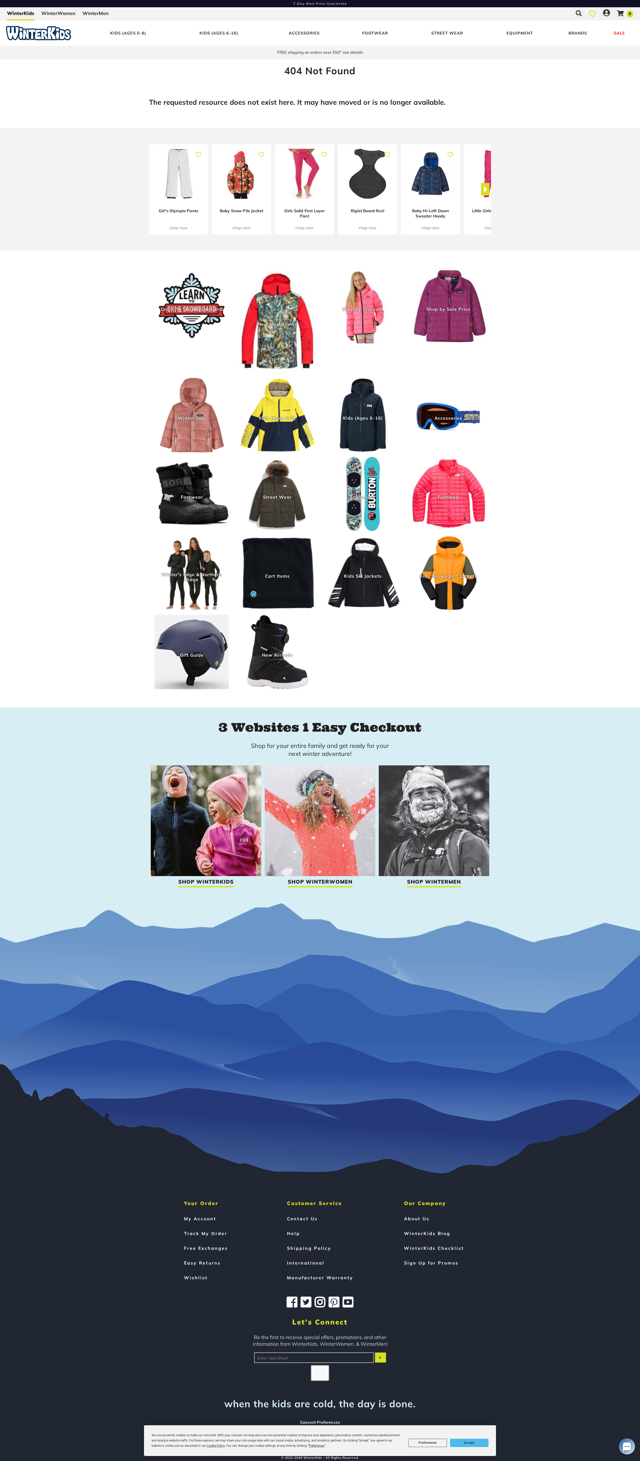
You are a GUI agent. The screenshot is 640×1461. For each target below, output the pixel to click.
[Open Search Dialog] (579, 13)
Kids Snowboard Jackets (448, 576)
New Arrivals (277, 655)
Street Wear (447, 32)
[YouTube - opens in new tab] (348, 1302)
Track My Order (205, 1233)
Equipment (519, 32)
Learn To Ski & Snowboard (192, 309)
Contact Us (302, 1218)
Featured (448, 497)
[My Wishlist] (592, 13)
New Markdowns (277, 324)
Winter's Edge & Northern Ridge (192, 576)
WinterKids (20, 13)
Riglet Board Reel (367, 210)
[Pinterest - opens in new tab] (334, 1302)
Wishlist (196, 1277)
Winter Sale (192, 418)
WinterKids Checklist (434, 1248)
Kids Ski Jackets (363, 576)
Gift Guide (192, 655)
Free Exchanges (206, 1248)
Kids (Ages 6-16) (219, 32)
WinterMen (95, 13)
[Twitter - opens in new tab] (306, 1302)
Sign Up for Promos (431, 1263)
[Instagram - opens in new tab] (320, 1302)
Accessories (304, 32)
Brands (577, 32)
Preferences (427, 1443)
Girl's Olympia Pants (178, 210)
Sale (619, 32)
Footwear (375, 32)
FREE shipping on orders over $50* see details (320, 52)
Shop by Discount (362, 309)
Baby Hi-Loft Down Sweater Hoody (430, 213)
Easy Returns (202, 1263)
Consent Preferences (320, 1422)
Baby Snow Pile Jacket (241, 210)
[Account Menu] (606, 13)
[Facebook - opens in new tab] (292, 1302)
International (305, 1263)
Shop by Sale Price (448, 309)
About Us (417, 1218)
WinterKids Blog (427, 1233)
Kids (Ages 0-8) (128, 32)
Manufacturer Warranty (320, 1277)
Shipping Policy (309, 1248)
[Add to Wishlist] (198, 152)
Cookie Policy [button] (215, 1446)
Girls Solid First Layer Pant (304, 213)
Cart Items (277, 576)
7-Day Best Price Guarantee (320, 3)
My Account (200, 1218)
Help (293, 1233)
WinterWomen (58, 13)
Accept (469, 1443)
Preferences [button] (316, 1446)
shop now (178, 227)
